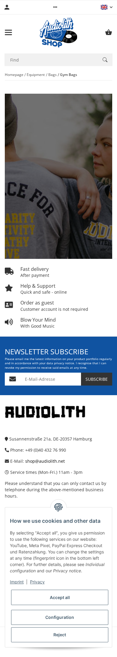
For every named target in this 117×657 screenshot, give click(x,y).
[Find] (105, 59)
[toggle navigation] (8, 32)
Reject (59, 634)
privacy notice (64, 363)
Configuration (59, 617)
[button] (55, 7)
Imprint (17, 581)
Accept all (60, 597)
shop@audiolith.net (45, 461)
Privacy (37, 581)
